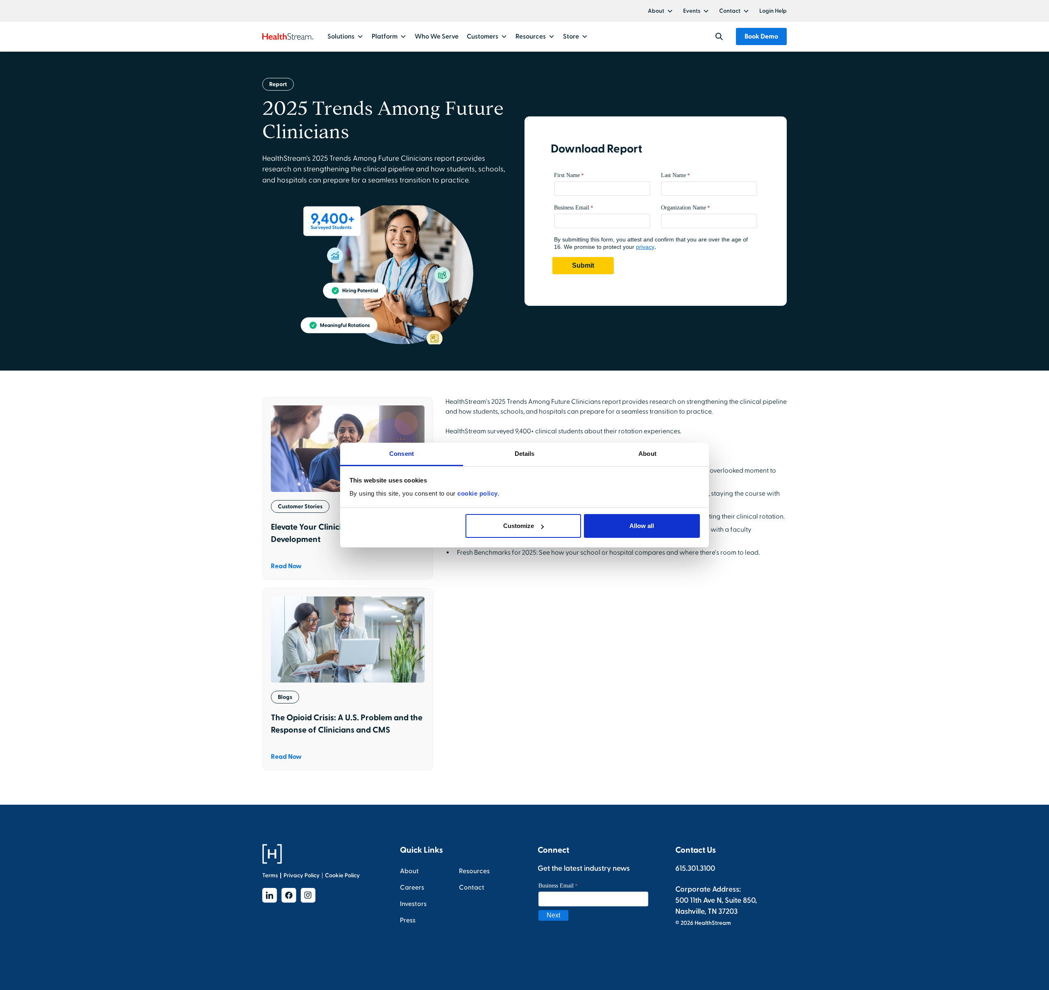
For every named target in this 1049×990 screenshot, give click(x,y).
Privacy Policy (302, 875)
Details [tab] (525, 453)
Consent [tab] (401, 453)
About (656, 11)
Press (408, 920)
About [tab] (647, 453)
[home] (287, 36)
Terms (270, 875)
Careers (412, 887)
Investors (413, 904)
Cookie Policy (342, 875)
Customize (518, 525)
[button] (660, 11)
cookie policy (477, 493)
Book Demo (761, 36)
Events (691, 11)
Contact (729, 11)
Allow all (641, 525)
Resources (474, 871)
